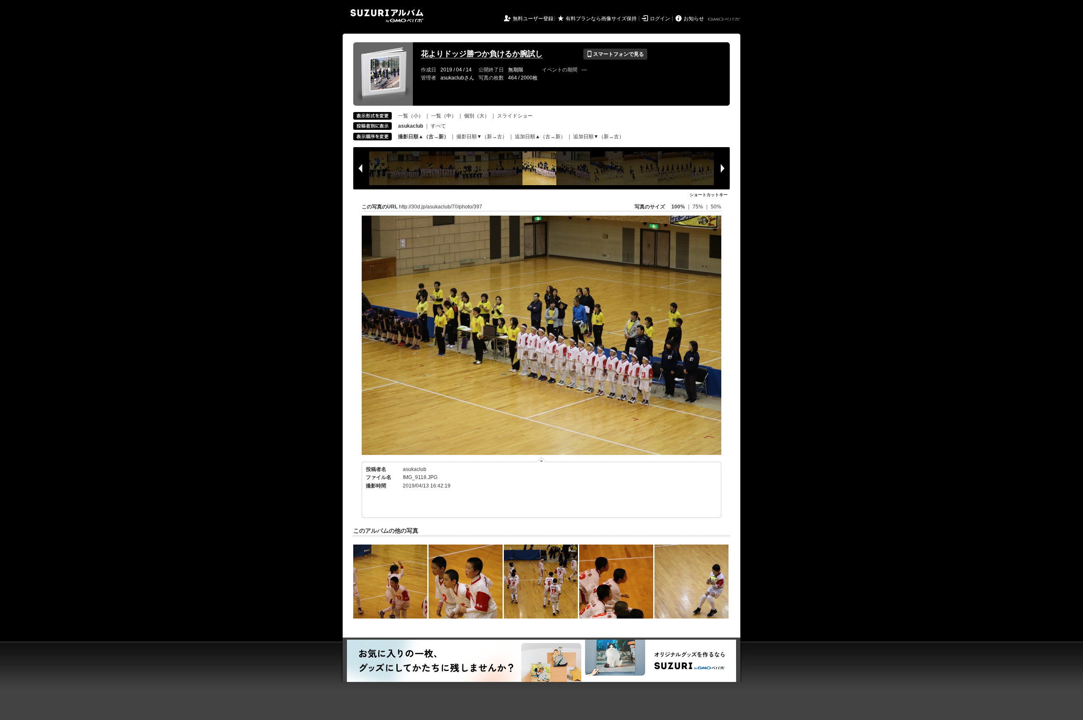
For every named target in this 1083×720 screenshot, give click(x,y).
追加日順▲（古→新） (540, 137)
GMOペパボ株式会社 (725, 19)
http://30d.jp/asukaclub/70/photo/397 (440, 207)
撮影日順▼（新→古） (481, 137)
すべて (438, 126)
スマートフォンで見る (615, 54)
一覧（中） (443, 116)
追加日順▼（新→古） (598, 137)
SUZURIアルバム (387, 16)
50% (716, 207)
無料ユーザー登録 (533, 19)
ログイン (660, 19)
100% (678, 207)
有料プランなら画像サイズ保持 (601, 19)
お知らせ (694, 19)
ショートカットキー (709, 194)
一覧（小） (410, 116)
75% (698, 207)
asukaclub (414, 469)
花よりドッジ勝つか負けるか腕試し (482, 53)
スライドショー (515, 116)
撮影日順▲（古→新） (423, 137)
